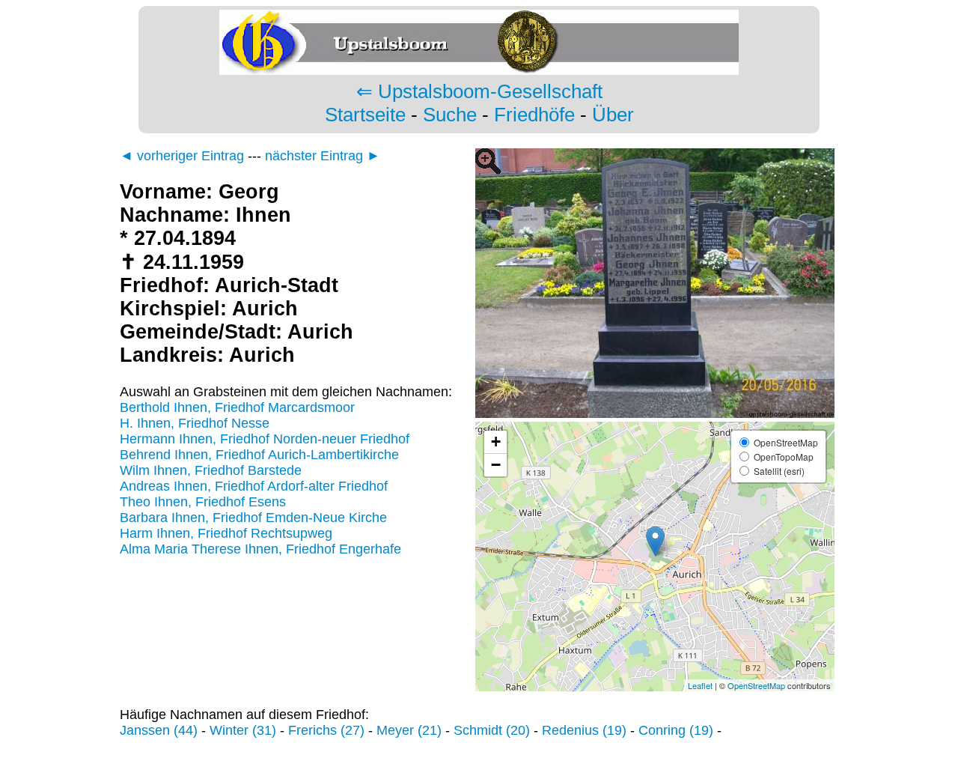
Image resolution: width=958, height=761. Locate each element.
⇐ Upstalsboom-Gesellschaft (479, 91)
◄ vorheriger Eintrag (182, 155)
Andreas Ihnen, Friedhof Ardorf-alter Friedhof (254, 486)
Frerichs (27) (326, 730)
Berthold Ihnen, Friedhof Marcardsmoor (237, 407)
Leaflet (700, 685)
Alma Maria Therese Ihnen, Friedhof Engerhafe (260, 549)
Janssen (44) (159, 730)
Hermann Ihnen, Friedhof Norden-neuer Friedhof (264, 438)
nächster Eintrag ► (322, 155)
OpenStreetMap (756, 685)
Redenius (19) (584, 730)
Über (613, 114)
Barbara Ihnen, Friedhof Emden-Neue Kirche (253, 517)
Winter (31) (243, 730)
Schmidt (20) (492, 730)
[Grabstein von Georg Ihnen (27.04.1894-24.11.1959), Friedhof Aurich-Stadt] (655, 413)
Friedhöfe (534, 114)
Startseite (365, 114)
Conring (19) (675, 730)
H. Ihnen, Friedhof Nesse (194, 423)
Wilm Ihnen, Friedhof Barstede (211, 470)
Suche (450, 114)
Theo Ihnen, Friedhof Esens (203, 501)
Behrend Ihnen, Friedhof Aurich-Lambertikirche (259, 454)
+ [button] (496, 441)
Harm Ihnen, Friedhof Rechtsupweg (226, 533)
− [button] (496, 464)
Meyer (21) (409, 730)
